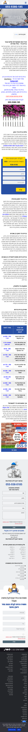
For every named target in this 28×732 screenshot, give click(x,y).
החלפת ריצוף (10, 661)
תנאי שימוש (24, 718)
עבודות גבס (10, 681)
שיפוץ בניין (11, 693)
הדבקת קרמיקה (10, 658)
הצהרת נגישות (24, 720)
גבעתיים (22, 547)
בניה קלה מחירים (23, 669)
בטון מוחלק (24, 711)
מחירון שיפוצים (24, 707)
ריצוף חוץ (11, 663)
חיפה (23, 556)
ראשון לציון (22, 549)
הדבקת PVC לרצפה (19, 565)
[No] (26, 727)
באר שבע (11, 558)
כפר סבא (22, 553)
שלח (14, 527)
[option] (14, 115)
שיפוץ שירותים (24, 659)
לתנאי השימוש (6, 522)
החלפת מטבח (10, 678)
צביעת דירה (24, 671)
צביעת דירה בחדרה (19, 578)
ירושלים (11, 547)
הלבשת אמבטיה (23, 672)
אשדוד (11, 553)
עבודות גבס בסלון (9, 685)
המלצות (25, 705)
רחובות (11, 556)
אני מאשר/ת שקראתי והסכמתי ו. (12, 522)
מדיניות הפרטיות (18, 523)
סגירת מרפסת (10, 687)
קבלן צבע (11, 694)
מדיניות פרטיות (12, 729)
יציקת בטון (11, 671)
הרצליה (22, 554)
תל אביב (22, 551)
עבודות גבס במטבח (9, 683)
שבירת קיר (25, 714)
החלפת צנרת (24, 665)
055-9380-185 (14, 6)
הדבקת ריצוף (10, 659)
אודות (26, 703)
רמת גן (11, 549)
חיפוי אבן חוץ (21, 569)
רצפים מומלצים (10, 654)
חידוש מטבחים (10, 680)
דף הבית (19, 26)
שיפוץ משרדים (24, 658)
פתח (16, 34)
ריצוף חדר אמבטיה (9, 667)
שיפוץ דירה (25, 656)
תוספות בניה (14, 26)
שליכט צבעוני (10, 691)
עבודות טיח (24, 667)
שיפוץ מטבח (10, 676)
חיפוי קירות (25, 713)
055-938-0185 (14, 484)
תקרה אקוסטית (24, 716)
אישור (19, 729)
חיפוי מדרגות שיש (20, 572)
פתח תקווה (10, 554)
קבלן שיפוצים (24, 654)
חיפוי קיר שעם (21, 575)
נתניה (12, 551)
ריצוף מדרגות (10, 669)
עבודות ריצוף (10, 656)
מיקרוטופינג (24, 709)
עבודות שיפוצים (24, 663)
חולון (23, 558)
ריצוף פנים (11, 665)
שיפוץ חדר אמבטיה (23, 661)
